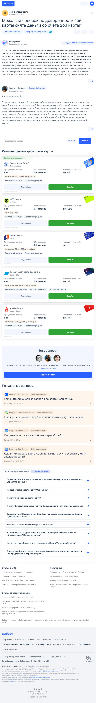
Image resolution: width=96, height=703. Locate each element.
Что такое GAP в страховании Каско (17, 597)
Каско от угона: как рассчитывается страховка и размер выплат (23, 613)
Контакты (19, 639)
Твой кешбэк (16, 235)
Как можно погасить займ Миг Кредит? (19, 580)
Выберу (5, 620)
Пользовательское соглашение (48, 671)
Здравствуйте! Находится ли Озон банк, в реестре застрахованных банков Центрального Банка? (44, 515)
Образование (84, 644)
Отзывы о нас (33, 639)
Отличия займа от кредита (13, 576)
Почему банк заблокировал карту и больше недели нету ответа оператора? (45, 506)
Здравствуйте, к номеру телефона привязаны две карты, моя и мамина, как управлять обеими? (45, 480)
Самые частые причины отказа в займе (19, 584)
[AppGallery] (89, 693)
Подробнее (13, 681)
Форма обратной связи (15, 657)
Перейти (70, 187)
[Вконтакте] (3, 693)
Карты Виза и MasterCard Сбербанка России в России (70, 585)
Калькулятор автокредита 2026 (63, 580)
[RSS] (23, 693)
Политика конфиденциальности (18, 644)
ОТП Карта (15, 199)
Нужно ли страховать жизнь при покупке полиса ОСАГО (23, 602)
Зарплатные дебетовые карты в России (67, 572)
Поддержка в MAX (38, 657)
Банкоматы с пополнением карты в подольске (30, 524)
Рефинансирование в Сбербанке (64, 576)
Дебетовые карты (12, 31)
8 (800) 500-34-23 (58, 657)
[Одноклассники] (8, 693)
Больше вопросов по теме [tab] (16, 471)
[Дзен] (18, 693)
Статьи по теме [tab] (41, 471)
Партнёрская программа (48, 644)
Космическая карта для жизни (25, 272)
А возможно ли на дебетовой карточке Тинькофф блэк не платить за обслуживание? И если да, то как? (41, 533)
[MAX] (13, 693)
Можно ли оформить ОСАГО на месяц (18, 607)
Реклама (47, 639)
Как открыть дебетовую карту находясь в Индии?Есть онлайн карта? (41, 543)
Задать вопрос (48, 374)
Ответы (13, 620)
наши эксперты (48, 368)
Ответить (85, 141)
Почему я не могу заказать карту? (24, 498)
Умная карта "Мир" (19, 163)
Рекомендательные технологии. (40, 677)
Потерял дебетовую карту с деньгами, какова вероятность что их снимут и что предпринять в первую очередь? (44, 552)
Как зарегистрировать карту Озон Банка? (27, 490)
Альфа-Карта (16, 308)
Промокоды (69, 644)
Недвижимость (9, 649)
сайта (63, 639)
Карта (56, 639)
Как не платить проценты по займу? (17, 572)
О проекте (7, 639)
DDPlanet (42, 697)
